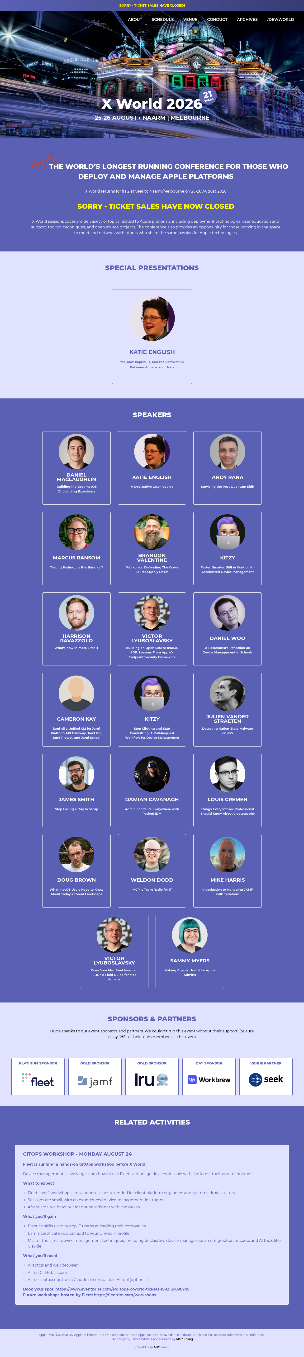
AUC (157, 1347)
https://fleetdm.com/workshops (125, 1295)
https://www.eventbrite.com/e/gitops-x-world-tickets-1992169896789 (122, 1289)
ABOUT (135, 19)
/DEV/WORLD (280, 19)
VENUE (190, 19)
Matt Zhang (184, 1339)
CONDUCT (217, 19)
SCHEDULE (163, 19)
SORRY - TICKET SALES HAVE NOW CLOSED (155, 206)
